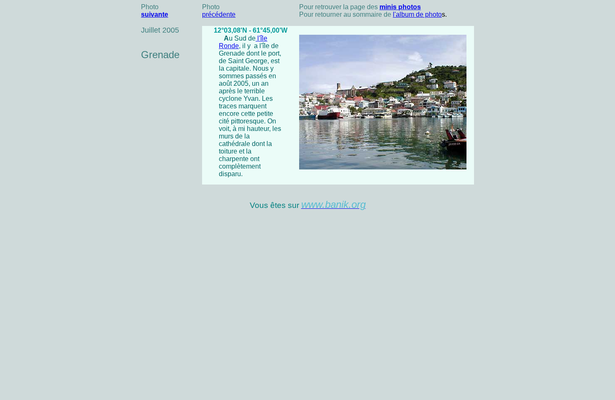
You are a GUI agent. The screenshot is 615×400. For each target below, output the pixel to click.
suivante (154, 14)
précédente (219, 14)
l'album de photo (417, 14)
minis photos (400, 6)
